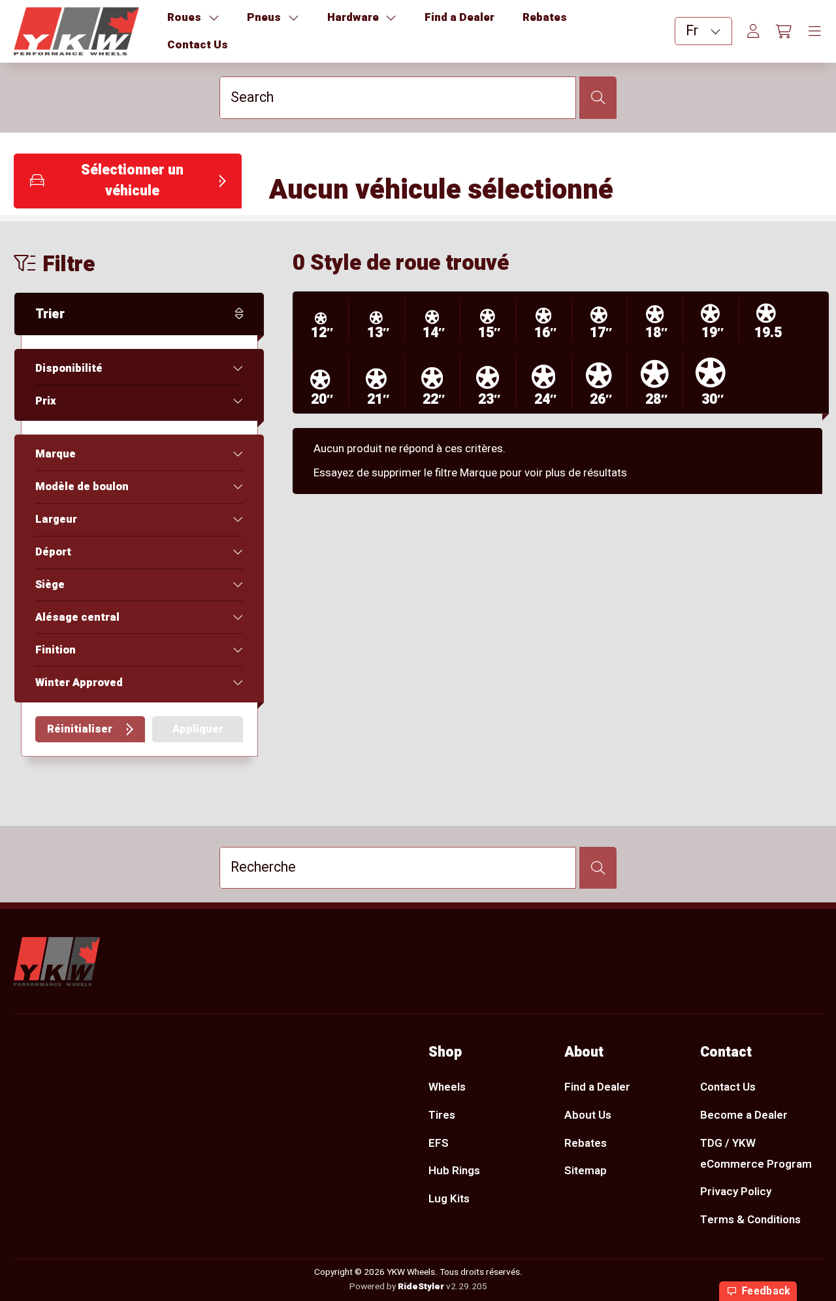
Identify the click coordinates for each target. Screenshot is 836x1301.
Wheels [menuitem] (447, 1087)
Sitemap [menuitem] (585, 1170)
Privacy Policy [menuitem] (735, 1191)
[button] (127, 181)
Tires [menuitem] (441, 1115)
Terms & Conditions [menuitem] (750, 1219)
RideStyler (421, 1286)
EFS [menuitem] (438, 1143)
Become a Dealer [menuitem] (744, 1115)
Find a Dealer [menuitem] (597, 1087)
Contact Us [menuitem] (728, 1087)
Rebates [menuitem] (585, 1143)
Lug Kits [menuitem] (449, 1199)
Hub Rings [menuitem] (454, 1170)
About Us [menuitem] (587, 1115)
